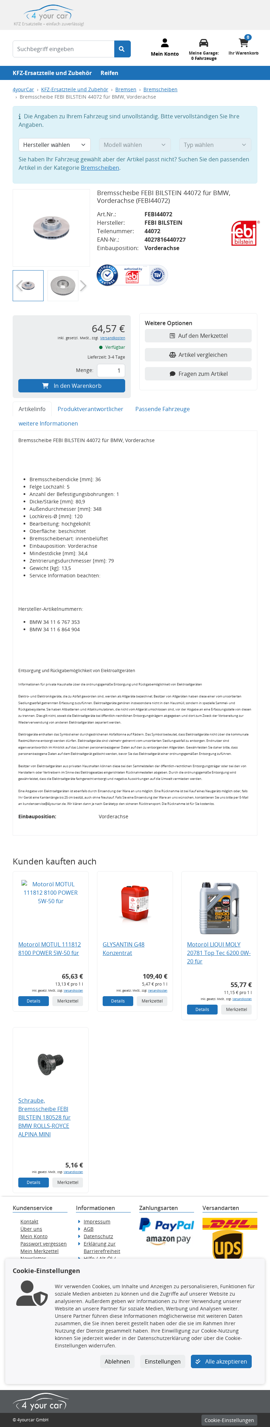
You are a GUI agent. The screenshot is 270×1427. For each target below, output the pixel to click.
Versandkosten (112, 338)
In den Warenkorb (78, 386)
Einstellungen (163, 1361)
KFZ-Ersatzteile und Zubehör (52, 73)
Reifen (109, 73)
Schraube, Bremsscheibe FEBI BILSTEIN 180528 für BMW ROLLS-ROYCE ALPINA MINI (44, 1117)
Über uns (31, 1229)
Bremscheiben (160, 89)
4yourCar (23, 89)
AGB (89, 1229)
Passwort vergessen (43, 1243)
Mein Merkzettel (39, 1251)
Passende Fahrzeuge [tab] (162, 409)
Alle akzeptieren (225, 1361)
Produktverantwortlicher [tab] (90, 409)
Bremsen (125, 89)
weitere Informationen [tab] (48, 423)
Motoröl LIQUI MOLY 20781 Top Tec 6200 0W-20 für (219, 953)
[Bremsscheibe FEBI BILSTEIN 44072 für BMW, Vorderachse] (51, 228)
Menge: (85, 370)
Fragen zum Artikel (203, 374)
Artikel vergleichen (203, 355)
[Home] (49, 14)
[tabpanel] (135, 633)
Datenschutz (98, 1236)
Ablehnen (117, 1361)
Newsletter (33, 1258)
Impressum (97, 1221)
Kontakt (29, 1221)
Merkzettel (67, 1001)
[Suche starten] (122, 49)
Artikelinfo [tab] (32, 409)
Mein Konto (33, 1236)
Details (33, 1001)
